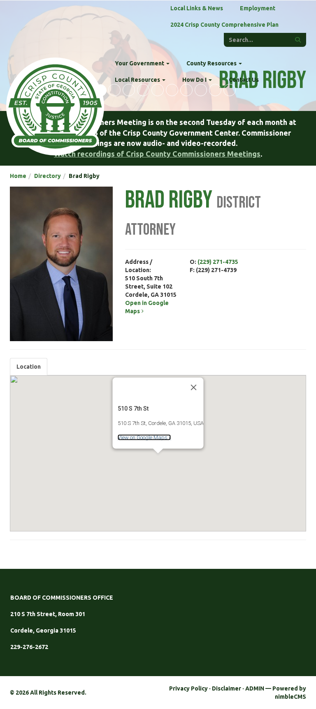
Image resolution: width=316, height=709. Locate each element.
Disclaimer (226, 688)
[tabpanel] (158, 453)
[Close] (194, 387)
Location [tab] (28, 366)
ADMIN (254, 688)
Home (18, 176)
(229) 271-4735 (218, 262)
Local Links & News (196, 8)
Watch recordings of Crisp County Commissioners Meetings (157, 154)
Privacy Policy (188, 688)
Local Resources (138, 79)
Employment (257, 8)
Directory (47, 176)
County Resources (212, 63)
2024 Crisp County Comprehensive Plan (224, 24)
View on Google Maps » (144, 437)
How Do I (195, 79)
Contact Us (244, 79)
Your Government (140, 63)
